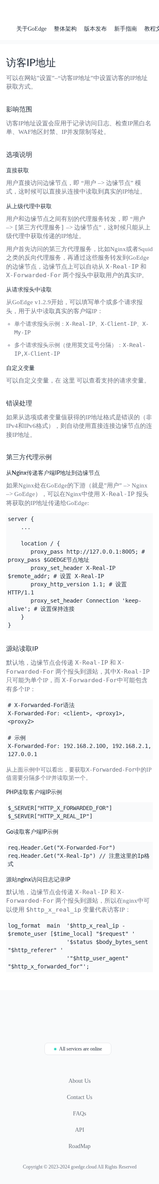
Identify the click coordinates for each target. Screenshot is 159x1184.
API (79, 1130)
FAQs (79, 1114)
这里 (69, 380)
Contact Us (79, 1097)
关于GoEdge (31, 29)
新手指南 (125, 29)
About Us (79, 1081)
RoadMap (79, 1146)
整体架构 (65, 29)
